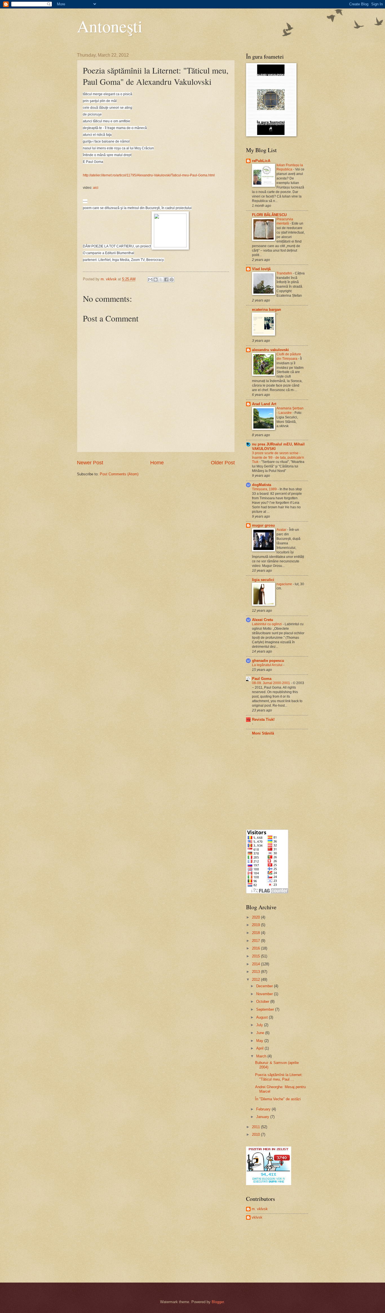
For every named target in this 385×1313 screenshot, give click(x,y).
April (260, 1048)
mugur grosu (263, 525)
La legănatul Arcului (267, 665)
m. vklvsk (260, 1209)
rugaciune (284, 584)
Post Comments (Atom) (119, 474)
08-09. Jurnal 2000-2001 (271, 683)
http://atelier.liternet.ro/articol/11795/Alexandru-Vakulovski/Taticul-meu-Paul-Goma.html (149, 175)
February (264, 1109)
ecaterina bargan (266, 309)
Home (157, 462)
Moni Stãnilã (263, 733)
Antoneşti (110, 26)
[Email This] (150, 279)
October (263, 1001)
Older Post (223, 462)
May (260, 1041)
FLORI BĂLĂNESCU (269, 215)
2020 (256, 917)
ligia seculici (263, 580)
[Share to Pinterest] (171, 279)
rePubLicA (261, 161)
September (265, 1009)
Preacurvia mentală (284, 221)
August (262, 1017)
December (265, 986)
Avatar (281, 530)
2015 (256, 956)
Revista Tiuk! (263, 719)
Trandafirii (284, 273)
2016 (256, 948)
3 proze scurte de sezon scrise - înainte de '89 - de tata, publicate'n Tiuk (278, 457)
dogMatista (261, 485)
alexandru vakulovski (270, 350)
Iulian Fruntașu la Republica (289, 167)
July (260, 1025)
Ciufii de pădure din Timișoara (288, 356)
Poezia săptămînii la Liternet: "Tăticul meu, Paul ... (279, 1077)
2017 (256, 941)
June (260, 1033)
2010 (256, 1134)
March (261, 1056)
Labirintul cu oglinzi (267, 624)
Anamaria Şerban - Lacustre (290, 410)
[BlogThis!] (155, 279)
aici (95, 188)
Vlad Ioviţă (261, 269)
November (265, 994)
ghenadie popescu (268, 660)
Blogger (218, 1302)
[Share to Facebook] (166, 279)
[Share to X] (161, 279)
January (263, 1117)
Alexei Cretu (262, 620)
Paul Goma (261, 679)
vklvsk (257, 1217)
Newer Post (90, 462)
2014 (256, 964)
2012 (256, 979)
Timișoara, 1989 (265, 489)
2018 (256, 933)
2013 (256, 972)
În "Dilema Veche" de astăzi (278, 1099)
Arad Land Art (264, 404)
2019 (256, 925)
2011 (256, 1127)
